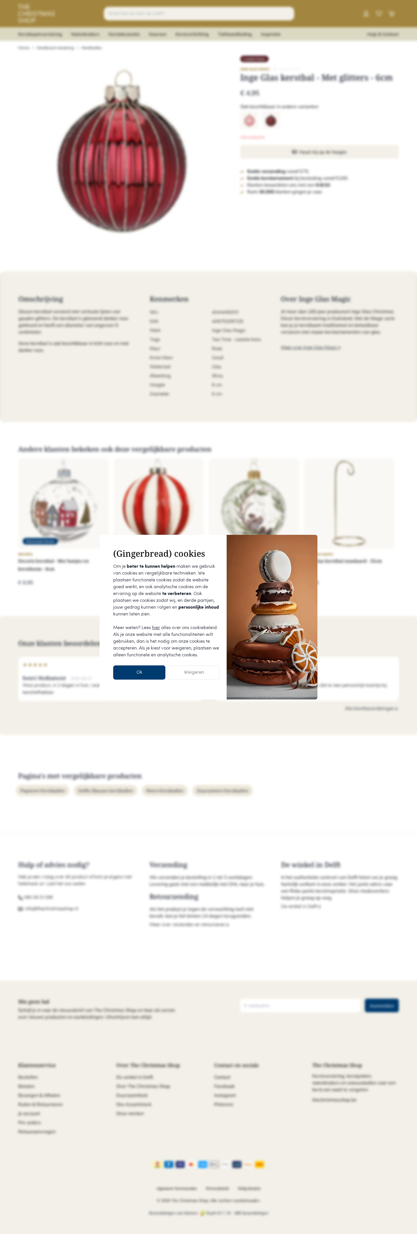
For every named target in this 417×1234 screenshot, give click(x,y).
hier (156, 627)
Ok (139, 672)
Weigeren (194, 672)
